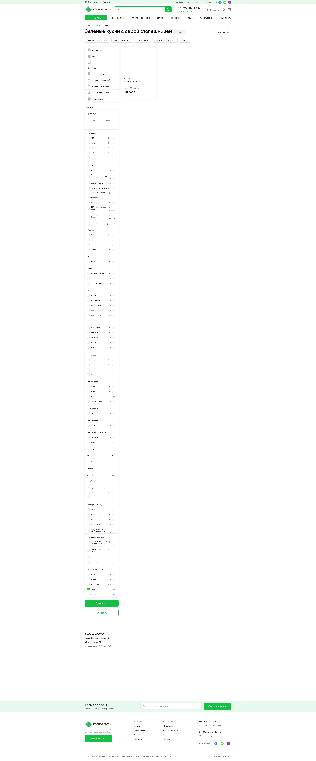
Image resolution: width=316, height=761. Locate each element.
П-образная (95, 360)
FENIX (93, 510)
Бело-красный (96, 315)
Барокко (94, 342)
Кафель (93, 235)
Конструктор (117, 17)
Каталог (137, 726)
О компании (207, 17)
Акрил (93, 143)
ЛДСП (93, 153)
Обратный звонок (217, 706)
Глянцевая (94, 437)
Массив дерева (96, 158)
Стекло (93, 250)
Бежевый (94, 295)
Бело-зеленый (96, 305)
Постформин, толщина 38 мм (99, 216)
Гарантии (175, 17)
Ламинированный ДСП (99, 188)
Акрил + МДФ (96, 520)
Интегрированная (97, 274)
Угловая (93, 375)
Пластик (94, 245)
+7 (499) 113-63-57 (189, 7)
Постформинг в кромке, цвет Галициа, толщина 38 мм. (100, 225)
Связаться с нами (98, 738)
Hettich (93, 262)
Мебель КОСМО (94, 634)
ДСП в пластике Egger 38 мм (99, 208)
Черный (93, 594)
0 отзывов (136, 88)
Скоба (93, 278)
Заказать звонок (185, 11)
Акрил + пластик (96, 524)
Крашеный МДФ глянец (97, 550)
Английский (95, 333)
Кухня (93, 425)
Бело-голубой (96, 300)
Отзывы (190, 17)
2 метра (94, 387)
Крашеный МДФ (97, 183)
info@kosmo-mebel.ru (210, 732)
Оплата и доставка (140, 17)
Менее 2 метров (97, 401)
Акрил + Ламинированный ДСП (99, 176)
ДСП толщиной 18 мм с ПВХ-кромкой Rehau (99, 542)
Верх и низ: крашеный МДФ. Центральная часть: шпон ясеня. (98, 531)
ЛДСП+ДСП (95, 563)
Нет (92, 413)
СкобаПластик (96, 283)
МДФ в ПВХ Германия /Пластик (99, 193)
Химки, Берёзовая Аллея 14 (99, 2)
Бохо (92, 347)
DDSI (229, 756)
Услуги (160, 17)
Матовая (94, 442)
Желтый (93, 579)
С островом (95, 370)
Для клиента (168, 726)
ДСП (92, 148)
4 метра (94, 396)
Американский (96, 328)
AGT (92, 138)
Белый (93, 574)
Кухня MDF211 (130, 81)
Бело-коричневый (97, 310)
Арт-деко (94, 337)
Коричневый (95, 584)
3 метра (94, 392)
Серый (93, 589)
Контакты (226, 17)
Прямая (93, 365)
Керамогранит (96, 240)
